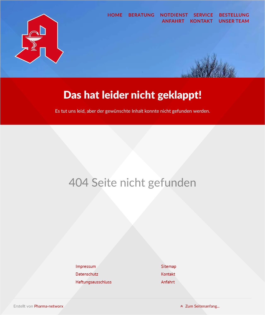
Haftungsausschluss (94, 282)
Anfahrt (168, 282)
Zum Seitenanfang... (201, 306)
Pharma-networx (48, 306)
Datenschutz (87, 274)
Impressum (86, 267)
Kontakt (168, 274)
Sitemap (168, 267)
